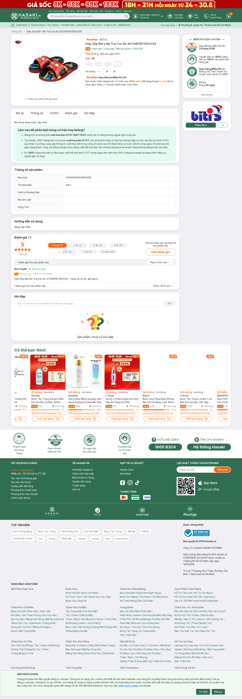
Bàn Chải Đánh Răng (131, 592)
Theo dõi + (201, 125)
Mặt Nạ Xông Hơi (54, 619)
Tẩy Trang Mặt (73, 611)
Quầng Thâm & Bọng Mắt (133, 661)
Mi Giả (204, 653)
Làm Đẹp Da (180, 645)
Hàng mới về (83, 25)
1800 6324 (165, 447)
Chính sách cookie (128, 685)
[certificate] (207, 533)
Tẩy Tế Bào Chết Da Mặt (79, 615)
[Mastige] (190, 512)
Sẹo (150, 661)
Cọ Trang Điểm (147, 631)
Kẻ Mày (156, 619)
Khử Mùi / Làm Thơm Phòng (26, 615)
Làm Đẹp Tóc (196, 645)
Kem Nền (134, 611)
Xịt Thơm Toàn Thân (77, 596)
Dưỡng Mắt (98, 627)
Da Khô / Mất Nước (160, 645)
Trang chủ (16, 31)
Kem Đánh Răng (152, 592)
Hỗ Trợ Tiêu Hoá (183, 592)
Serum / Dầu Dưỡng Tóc (210, 619)
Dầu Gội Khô (200, 611)
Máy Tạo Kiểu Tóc (184, 631)
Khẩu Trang (108, 645)
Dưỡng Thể (17, 649)
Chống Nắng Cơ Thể (22, 653)
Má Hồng (167, 615)
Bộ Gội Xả (179, 615)
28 (108, 64)
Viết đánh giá (160, 252)
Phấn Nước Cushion (130, 615)
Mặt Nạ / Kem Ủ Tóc (185, 619)
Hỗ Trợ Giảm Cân (214, 645)
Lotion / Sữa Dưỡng (89, 623)
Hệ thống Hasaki (209, 447)
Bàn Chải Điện (145, 600)
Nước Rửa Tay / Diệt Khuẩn (26, 623)
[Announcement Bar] (121, 4)
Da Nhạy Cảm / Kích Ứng (157, 649)
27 (98, 64)
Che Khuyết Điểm (152, 615)
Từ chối (203, 691)
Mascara (136, 623)
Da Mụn (138, 649)
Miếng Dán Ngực (42, 627)
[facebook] (122, 482)
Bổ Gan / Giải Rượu (204, 596)
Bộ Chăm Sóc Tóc (205, 631)
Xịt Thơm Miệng (128, 600)
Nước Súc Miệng (129, 596)
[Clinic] (52, 511)
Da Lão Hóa (126, 649)
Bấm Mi (196, 653)
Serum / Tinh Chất (106, 619)
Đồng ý (218, 691)
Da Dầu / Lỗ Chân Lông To (134, 645)
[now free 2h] (91, 40)
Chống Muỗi (48, 623)
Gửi (169, 303)
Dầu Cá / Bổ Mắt (183, 600)
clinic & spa (110, 25)
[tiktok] (137, 482)
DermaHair (124, 25)
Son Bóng (153, 627)
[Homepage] (26, 16)
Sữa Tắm (16, 645)
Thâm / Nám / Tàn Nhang (133, 657)
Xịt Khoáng (71, 623)
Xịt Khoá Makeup (141, 619)
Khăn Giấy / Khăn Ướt (38, 611)
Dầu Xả (188, 611)
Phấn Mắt (125, 623)
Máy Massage (73, 649)
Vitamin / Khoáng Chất (186, 649)
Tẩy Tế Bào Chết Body (46, 645)
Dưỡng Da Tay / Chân (36, 649)
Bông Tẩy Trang (129, 631)
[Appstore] (208, 483)
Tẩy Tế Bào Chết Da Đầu (199, 615)
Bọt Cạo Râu (17, 619)
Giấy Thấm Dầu (128, 634)
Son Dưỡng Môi (150, 623)
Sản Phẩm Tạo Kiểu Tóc (187, 627)
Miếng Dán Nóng (35, 619)
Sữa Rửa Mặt (90, 611)
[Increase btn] (115, 71)
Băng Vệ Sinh (18, 611)
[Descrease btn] (99, 71)
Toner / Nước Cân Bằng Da (80, 619)
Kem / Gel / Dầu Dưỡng (78, 627)
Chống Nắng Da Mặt (76, 631)
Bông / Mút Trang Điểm (23, 631)
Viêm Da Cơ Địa (162, 661)
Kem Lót (124, 611)
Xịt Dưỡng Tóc (182, 623)
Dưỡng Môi (111, 627)
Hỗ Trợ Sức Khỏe (183, 596)
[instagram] (130, 482)
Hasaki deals (38, 25)
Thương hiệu (68, 25)
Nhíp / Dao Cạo (204, 657)
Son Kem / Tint (128, 627)
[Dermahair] (97, 511)
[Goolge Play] (208, 489)
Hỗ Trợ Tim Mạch (203, 592)
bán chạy (96, 25)
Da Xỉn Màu (154, 653)
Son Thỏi (142, 627)
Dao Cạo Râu (49, 615)
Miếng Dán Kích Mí (184, 657)
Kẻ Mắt (165, 619)
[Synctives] (142, 511)
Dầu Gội (178, 611)
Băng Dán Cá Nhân (76, 645)
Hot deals (53, 25)
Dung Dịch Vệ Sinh (21, 627)
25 (89, 64)
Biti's (103, 39)
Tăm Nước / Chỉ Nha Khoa (153, 596)
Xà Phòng (27, 645)
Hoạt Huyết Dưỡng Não (205, 600)
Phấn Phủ (126, 619)
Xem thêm (132, 84)
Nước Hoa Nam (90, 592)
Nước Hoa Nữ (73, 592)
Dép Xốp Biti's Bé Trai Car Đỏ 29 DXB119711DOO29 (54, 31)
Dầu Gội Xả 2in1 (216, 611)
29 (117, 64)
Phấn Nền (146, 611)
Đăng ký (222, 469)
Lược (204, 627)
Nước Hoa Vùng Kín (76, 600)
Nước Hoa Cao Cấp (99, 596)
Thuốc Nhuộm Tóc (201, 623)
